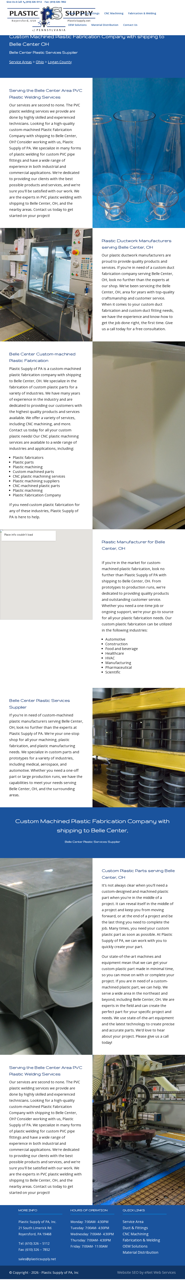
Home (72, 13)
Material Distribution (104, 25)
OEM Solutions (77, 25)
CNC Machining (113, 13)
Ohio (40, 61)
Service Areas (20, 61)
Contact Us (130, 25)
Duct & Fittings (89, 13)
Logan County (60, 61)
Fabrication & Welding (142, 13)
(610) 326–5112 (34, 1)
